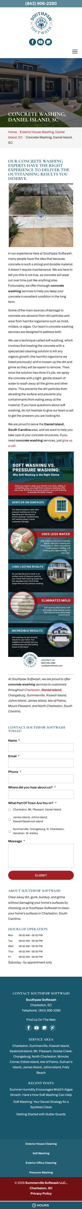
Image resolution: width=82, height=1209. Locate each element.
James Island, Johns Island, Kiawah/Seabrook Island (30, 819)
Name (14, 740)
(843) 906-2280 (41, 3)
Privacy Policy (41, 1193)
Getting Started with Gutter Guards (41, 1114)
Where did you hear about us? (32, 787)
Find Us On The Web (41, 1019)
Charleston (32, 690)
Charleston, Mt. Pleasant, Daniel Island (37, 809)
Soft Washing (41, 1153)
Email (14, 756)
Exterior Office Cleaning (41, 1162)
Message (16, 841)
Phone (14, 771)
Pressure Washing (41, 1172)
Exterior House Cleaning (41, 1143)
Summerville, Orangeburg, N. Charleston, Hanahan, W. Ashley (38, 831)
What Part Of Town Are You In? (32, 803)
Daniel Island (51, 690)
